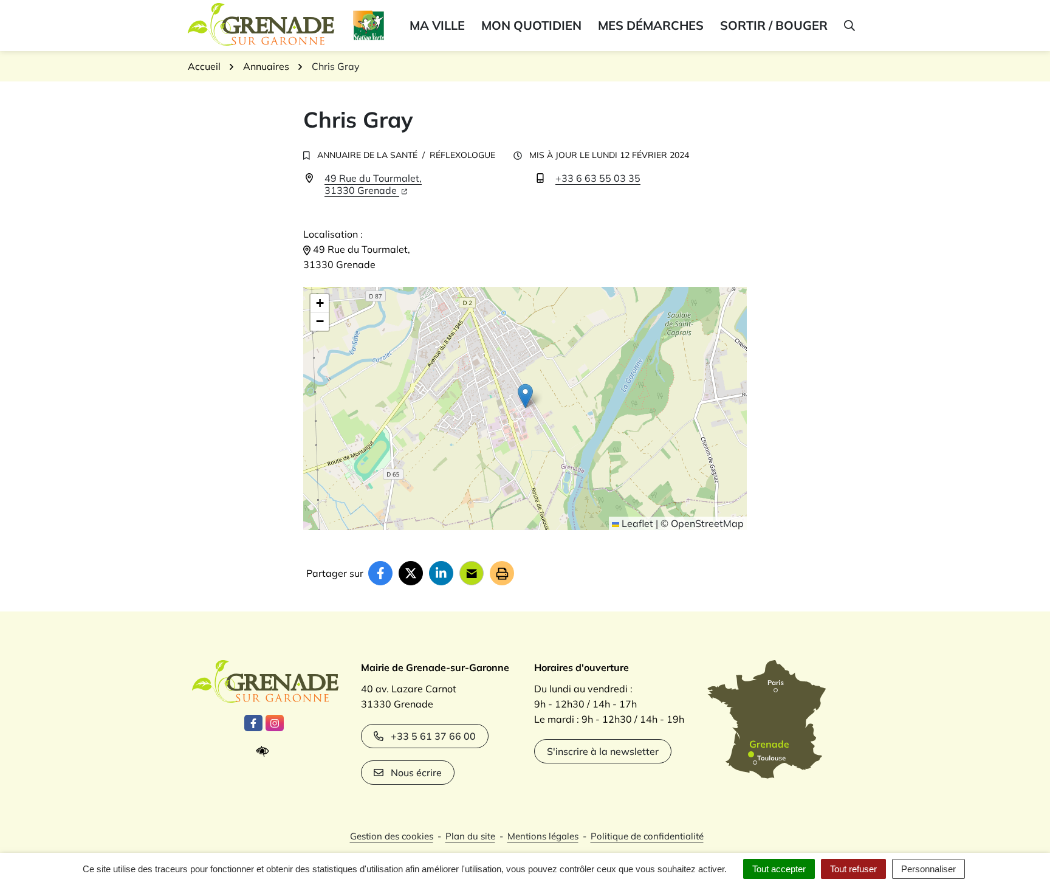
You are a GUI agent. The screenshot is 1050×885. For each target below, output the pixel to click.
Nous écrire (416, 772)
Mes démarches (651, 25)
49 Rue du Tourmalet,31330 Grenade (373, 184)
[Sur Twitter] (411, 573)
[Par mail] (471, 573)
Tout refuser (853, 869)
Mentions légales (542, 836)
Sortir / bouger (774, 25)
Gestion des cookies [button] (391, 836)
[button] (848, 25)
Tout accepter (779, 869)
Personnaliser (928, 869)
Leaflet (636, 523)
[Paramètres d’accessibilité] (265, 751)
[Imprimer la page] (502, 573)
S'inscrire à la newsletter (603, 751)
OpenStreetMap (707, 523)
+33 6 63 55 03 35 (597, 178)
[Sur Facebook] (380, 573)
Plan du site (470, 836)
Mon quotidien (531, 25)
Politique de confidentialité (647, 836)
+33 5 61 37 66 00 (433, 736)
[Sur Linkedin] (441, 573)
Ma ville (437, 25)
